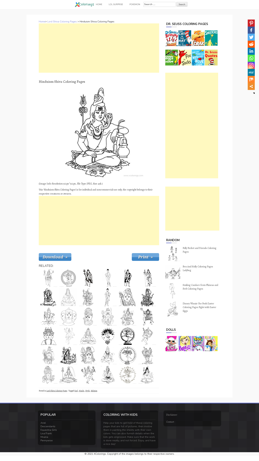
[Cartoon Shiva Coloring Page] (127, 374)
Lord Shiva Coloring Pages (62, 21)
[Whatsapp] (251, 58)
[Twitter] (251, 37)
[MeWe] (251, 72)
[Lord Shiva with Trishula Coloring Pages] (88, 278)
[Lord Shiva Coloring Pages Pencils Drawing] (147, 316)
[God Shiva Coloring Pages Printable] (108, 336)
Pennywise (47, 440)
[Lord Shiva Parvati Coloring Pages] (147, 374)
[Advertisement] (99, 48)
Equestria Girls (49, 430)
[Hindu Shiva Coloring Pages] (127, 336)
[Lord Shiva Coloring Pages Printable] (127, 355)
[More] (251, 86)
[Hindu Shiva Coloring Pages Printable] (68, 374)
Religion (94, 390)
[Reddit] (251, 44)
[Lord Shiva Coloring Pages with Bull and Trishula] (68, 355)
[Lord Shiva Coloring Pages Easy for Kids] (88, 316)
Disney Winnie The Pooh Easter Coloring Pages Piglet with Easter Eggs (199, 307)
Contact (170, 422)
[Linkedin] (251, 51)
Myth (87, 390)
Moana (44, 437)
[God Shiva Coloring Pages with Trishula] (48, 297)
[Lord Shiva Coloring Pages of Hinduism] (147, 297)
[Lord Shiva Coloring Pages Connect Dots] (48, 316)
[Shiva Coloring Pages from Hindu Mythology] (68, 297)
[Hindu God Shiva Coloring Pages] (48, 278)
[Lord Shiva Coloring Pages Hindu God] (127, 316)
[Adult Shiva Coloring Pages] (108, 355)
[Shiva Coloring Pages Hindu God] (147, 355)
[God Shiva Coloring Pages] (48, 374)
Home (42, 21)
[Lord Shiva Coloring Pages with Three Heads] (48, 336)
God (76, 390)
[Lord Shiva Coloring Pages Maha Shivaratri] (88, 374)
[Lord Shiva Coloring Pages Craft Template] (127, 278)
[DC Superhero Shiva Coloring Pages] (108, 278)
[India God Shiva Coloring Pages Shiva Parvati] (88, 297)
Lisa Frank (46, 433)
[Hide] (254, 93)
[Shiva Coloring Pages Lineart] (88, 336)
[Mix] (251, 79)
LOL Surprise (116, 4)
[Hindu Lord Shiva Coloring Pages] (88, 355)
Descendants (48, 426)
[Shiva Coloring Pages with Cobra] (108, 374)
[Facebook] (251, 30)
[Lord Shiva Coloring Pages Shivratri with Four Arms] (147, 336)
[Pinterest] (251, 23)
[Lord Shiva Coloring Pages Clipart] (68, 278)
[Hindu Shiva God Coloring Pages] (48, 355)
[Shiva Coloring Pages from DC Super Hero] (108, 297)
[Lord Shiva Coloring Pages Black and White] (108, 316)
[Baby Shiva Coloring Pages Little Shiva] (127, 297)
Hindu (81, 390)
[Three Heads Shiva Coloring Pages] (68, 316)
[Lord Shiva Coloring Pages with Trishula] (147, 278)
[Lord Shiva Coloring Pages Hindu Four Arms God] (68, 336)
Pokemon (135, 4)
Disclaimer (171, 414)
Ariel (43, 423)
